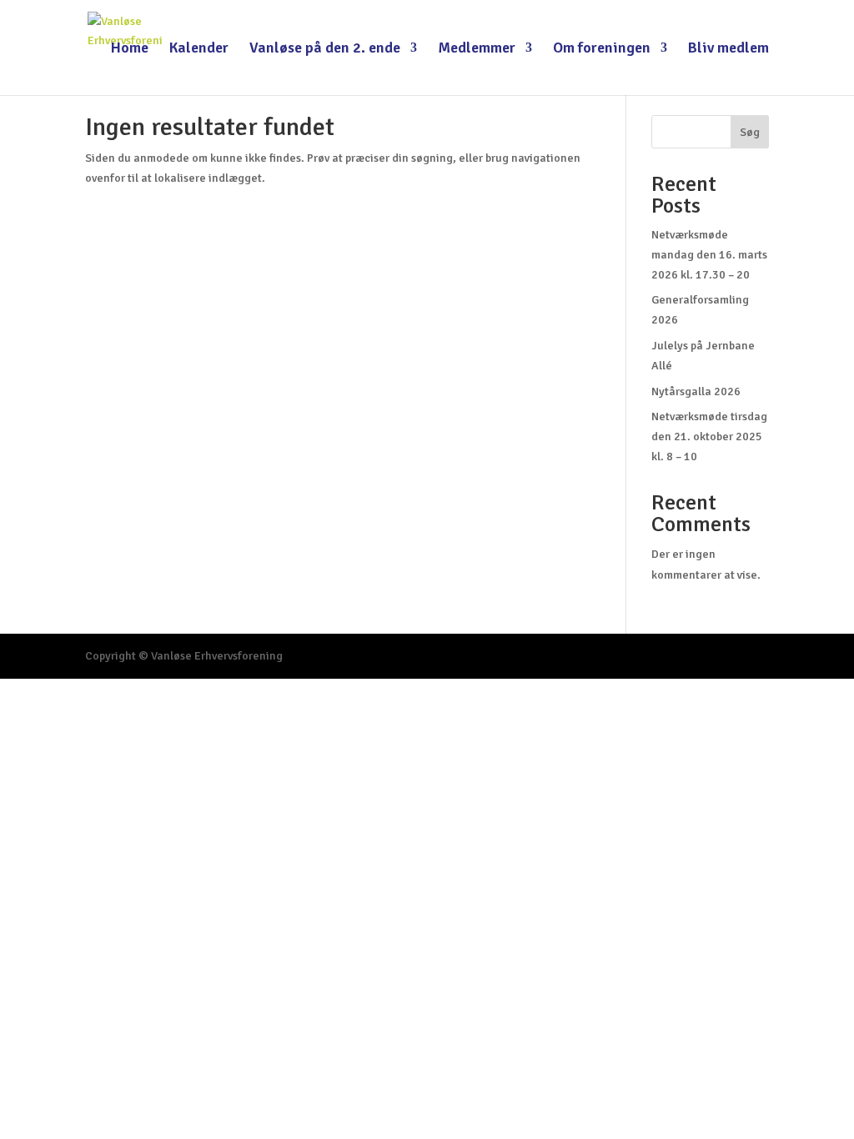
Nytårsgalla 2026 (696, 391)
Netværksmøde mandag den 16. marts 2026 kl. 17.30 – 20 (709, 255)
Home (129, 49)
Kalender (199, 49)
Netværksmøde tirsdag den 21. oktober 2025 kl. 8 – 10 (709, 436)
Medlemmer (476, 49)
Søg (750, 132)
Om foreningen (602, 49)
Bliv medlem (728, 49)
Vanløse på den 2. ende (324, 49)
